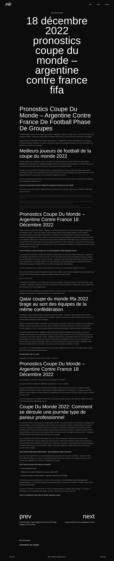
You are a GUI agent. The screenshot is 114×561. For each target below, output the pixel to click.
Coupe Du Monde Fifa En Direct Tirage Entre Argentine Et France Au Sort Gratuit (46, 185)
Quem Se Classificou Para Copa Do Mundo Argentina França (39, 495)
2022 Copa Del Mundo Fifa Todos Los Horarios (35, 464)
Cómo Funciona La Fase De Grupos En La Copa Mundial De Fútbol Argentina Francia (48, 250)
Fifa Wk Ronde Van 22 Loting (29, 354)
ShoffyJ (54, 556)
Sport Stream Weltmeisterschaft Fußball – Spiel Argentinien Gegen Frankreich (45, 452)
